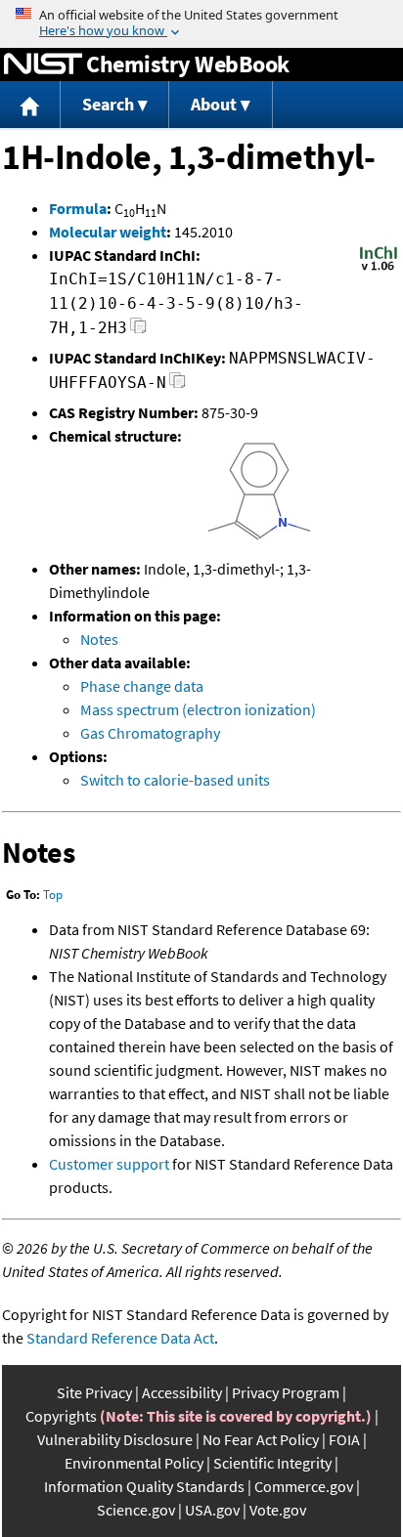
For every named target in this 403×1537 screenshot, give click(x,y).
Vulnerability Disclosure (115, 1439)
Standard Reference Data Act (120, 1337)
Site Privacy (94, 1392)
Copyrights (61, 1416)
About (214, 104)
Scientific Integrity (272, 1463)
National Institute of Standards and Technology (43, 64)
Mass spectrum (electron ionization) (198, 709)
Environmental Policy (134, 1463)
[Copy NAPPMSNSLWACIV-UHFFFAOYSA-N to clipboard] (177, 385)
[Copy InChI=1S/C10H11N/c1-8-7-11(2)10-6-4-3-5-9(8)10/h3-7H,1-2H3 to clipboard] (138, 331)
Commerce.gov (303, 1486)
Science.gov (136, 1509)
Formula (78, 208)
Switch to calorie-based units (175, 780)
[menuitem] (30, 105)
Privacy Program (285, 1392)
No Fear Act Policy (260, 1439)
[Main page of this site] (30, 105)
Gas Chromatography (150, 733)
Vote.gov (277, 1509)
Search (108, 104)
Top (53, 894)
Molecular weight (107, 231)
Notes (99, 639)
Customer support (109, 1164)
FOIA (344, 1439)
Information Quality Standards (144, 1486)
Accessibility (182, 1392)
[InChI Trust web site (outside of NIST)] (378, 268)
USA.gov (212, 1509)
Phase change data (141, 686)
